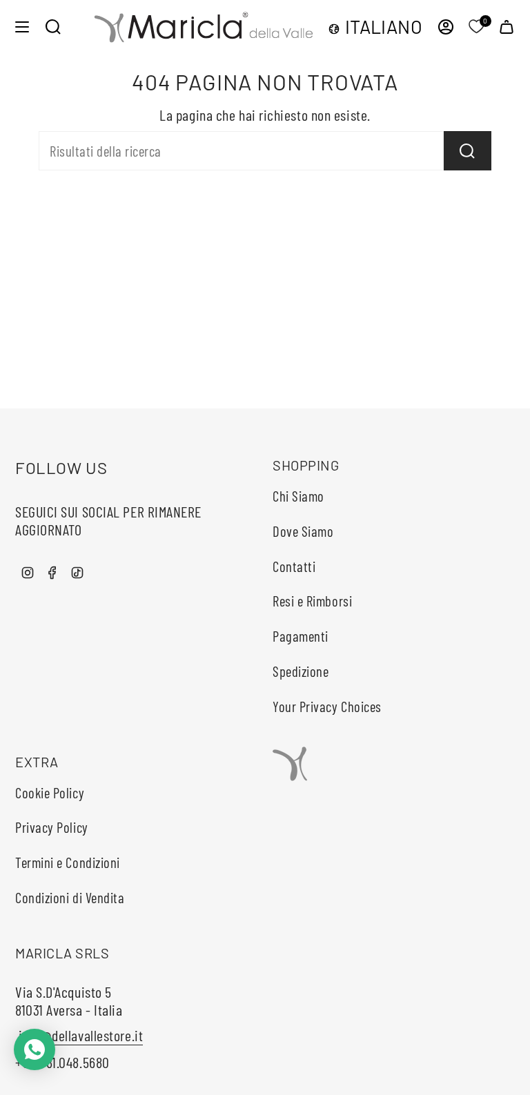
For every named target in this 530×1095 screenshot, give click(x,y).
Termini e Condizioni (67, 862)
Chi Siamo (298, 495)
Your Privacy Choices (327, 706)
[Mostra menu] (22, 26)
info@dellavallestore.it (79, 1035)
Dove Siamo (303, 531)
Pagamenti (300, 635)
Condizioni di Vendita (70, 897)
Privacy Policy (51, 827)
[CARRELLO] (506, 26)
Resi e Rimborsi (312, 600)
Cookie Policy (49, 792)
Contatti (294, 566)
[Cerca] (467, 150)
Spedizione (301, 671)
